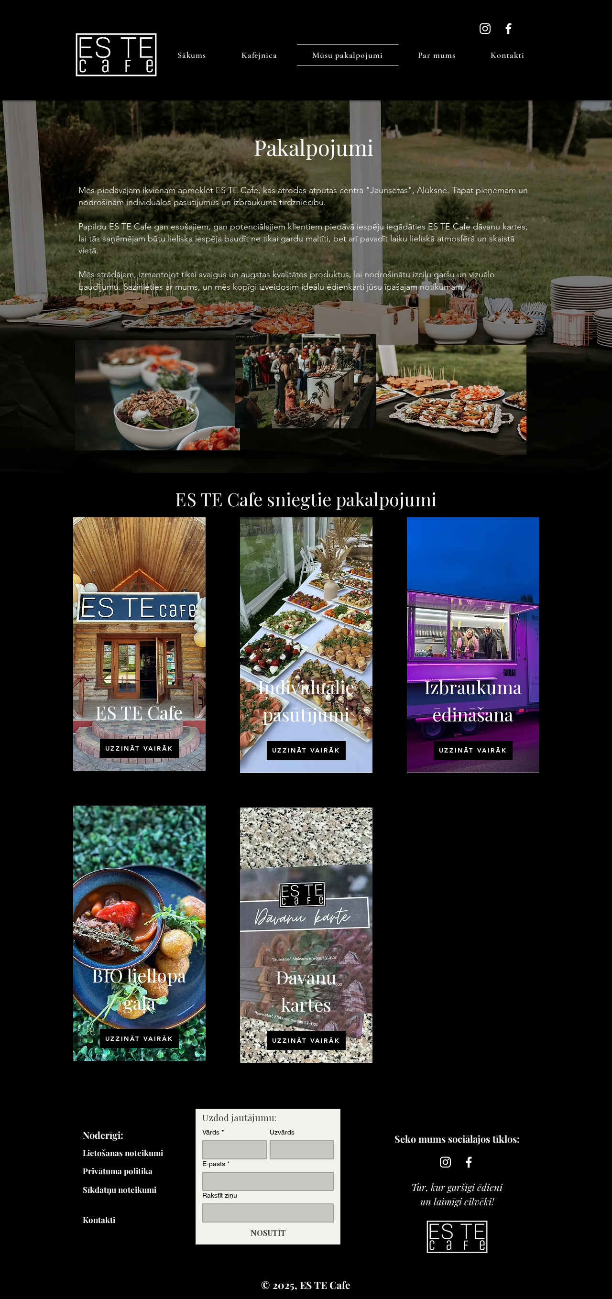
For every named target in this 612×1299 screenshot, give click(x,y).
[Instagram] (485, 28)
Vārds (213, 1132)
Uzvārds (282, 1132)
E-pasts (216, 1164)
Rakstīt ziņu (219, 1195)
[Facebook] (508, 28)
